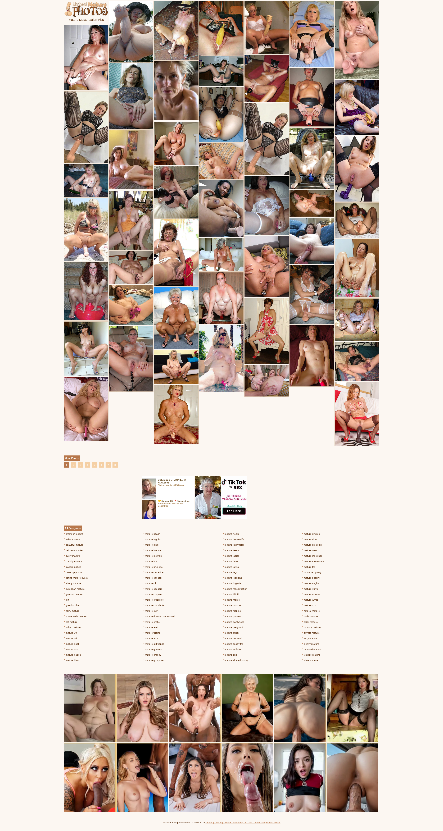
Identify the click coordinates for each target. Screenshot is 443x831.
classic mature (72, 566)
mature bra (150, 561)
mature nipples (232, 610)
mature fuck (150, 638)
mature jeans (231, 550)
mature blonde (152, 550)
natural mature (311, 610)
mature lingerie (232, 583)
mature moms (231, 599)
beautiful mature (73, 544)
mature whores (311, 594)
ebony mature (72, 583)
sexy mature (309, 638)
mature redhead (232, 638)
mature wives (310, 599)
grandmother (72, 605)
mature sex (230, 654)
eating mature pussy (76, 577)
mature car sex (152, 577)
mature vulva (310, 588)
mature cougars (152, 588)
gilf (66, 599)
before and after (73, 550)
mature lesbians (232, 577)
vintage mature (311, 654)
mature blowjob (152, 555)
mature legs (230, 572)
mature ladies (231, 555)
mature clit (149, 583)
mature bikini (151, 544)
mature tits (308, 566)
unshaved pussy (312, 572)
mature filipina (151, 632)
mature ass (71, 649)
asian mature (72, 539)
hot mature (71, 621)
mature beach (151, 533)
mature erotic (151, 621)
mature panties (232, 616)
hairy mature (71, 610)
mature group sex (153, 660)
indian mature (72, 627)
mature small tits (312, 544)
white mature (310, 660)
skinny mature (310, 643)
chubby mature (73, 561)
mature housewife (233, 539)
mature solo (309, 550)
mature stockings (312, 555)
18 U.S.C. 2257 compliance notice (262, 822)
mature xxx (309, 605)
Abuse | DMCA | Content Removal (224, 822)
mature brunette (153, 566)
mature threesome (313, 561)
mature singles (311, 533)
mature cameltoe (153, 572)
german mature (73, 594)
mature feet (150, 627)
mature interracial (233, 544)
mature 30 (70, 632)
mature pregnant (233, 627)
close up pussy (73, 572)
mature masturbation (235, 588)
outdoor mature (311, 627)
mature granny (152, 654)
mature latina (231, 566)
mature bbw (71, 660)
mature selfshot (232, 649)
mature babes (72, 654)
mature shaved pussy (235, 660)
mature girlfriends (153, 643)
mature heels (231, 533)
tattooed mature (311, 649)
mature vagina (310, 583)
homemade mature (75, 616)
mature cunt (150, 610)
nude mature (310, 616)
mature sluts (309, 539)
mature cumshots (153, 605)
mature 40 (70, 638)
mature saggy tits (233, 643)
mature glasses (152, 649)
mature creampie (153, 599)
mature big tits (152, 539)
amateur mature (73, 533)
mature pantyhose (233, 621)
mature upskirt (310, 577)
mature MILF (231, 594)
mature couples (152, 594)
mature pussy (231, 632)
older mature (310, 621)
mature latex (230, 561)
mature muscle (232, 605)
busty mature (72, 555)
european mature (74, 588)
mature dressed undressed (159, 616)
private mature (311, 632)
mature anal (71, 643)
